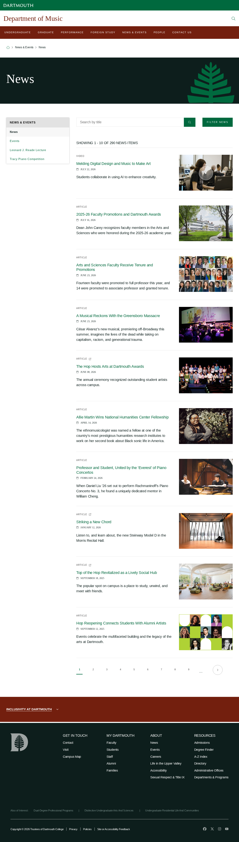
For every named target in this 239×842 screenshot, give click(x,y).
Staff (110, 756)
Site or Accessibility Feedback (113, 829)
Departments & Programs (211, 777)
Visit (66, 749)
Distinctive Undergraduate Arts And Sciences (109, 810)
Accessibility (158, 770)
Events (14, 141)
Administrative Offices (208, 770)
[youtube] (227, 829)
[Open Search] (234, 18)
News (14, 131)
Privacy (73, 829)
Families (112, 770)
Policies (87, 829)
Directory (200, 763)
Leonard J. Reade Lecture (28, 150)
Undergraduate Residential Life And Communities (172, 810)
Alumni (111, 763)
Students (113, 749)
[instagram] (219, 829)
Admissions (202, 742)
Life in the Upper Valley (165, 763)
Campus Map (72, 756)
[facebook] (204, 829)
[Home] (8, 47)
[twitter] (212, 829)
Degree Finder (204, 749)
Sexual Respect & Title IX (167, 777)
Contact (68, 742)
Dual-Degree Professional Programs (53, 810)
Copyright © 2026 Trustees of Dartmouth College (37, 829)
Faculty (111, 742)
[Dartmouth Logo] (18, 5)
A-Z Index (200, 756)
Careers (155, 756)
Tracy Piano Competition (27, 159)
